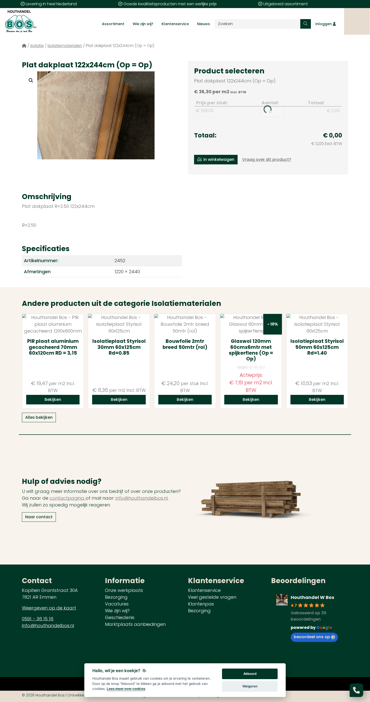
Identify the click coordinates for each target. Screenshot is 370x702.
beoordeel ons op (312, 637)
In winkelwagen (218, 159)
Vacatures (117, 604)
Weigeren (249, 686)
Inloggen (324, 23)
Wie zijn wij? (143, 23)
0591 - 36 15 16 (37, 619)
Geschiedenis (119, 617)
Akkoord (249, 674)
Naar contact (39, 517)
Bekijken (53, 399)
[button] (30, 80)
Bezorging (116, 597)
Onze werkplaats (124, 590)
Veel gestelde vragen (212, 597)
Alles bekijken (39, 417)
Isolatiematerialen (65, 46)
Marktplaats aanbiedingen (135, 624)
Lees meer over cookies (126, 689)
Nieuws (203, 23)
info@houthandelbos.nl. (142, 498)
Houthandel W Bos (312, 597)
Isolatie (37, 46)
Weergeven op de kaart (49, 608)
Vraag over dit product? (266, 159)
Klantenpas (201, 604)
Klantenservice (175, 23)
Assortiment (113, 23)
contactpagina (68, 498)
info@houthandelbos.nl (48, 625)
